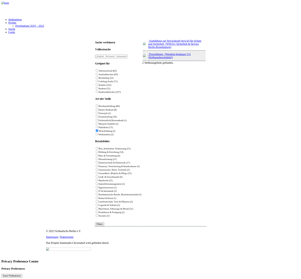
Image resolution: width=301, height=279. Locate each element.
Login (11, 32)
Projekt (12, 22)
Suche (11, 28)
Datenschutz (67, 236)
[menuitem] (154, 19)
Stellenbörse (15, 19)
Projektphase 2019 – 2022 (29, 25)
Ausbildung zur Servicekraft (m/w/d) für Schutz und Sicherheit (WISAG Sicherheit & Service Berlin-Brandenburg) (174, 44)
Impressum (52, 236)
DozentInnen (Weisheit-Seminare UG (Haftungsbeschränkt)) (169, 56)
